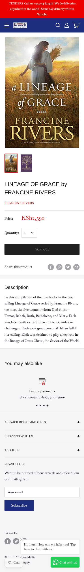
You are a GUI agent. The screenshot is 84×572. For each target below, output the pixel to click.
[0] (76, 25)
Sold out (42, 249)
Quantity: (11, 233)
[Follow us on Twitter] (16, 541)
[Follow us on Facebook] (7, 541)
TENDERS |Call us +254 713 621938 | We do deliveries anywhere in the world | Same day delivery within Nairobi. (42, 9)
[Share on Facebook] (51, 267)
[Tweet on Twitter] (68, 267)
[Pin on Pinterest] (59, 267)
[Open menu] (6, 25)
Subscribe (19, 505)
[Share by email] (76, 267)
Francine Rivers (19, 203)
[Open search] (58, 25)
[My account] (67, 25)
